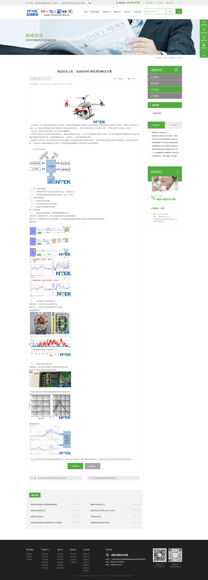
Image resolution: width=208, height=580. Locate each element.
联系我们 (86, 571)
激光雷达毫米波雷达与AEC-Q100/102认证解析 (166, 149)
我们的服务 (94, 11)
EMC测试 (56, 84)
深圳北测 (45, 554)
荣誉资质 (86, 559)
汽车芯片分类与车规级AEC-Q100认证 (164, 139)
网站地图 (170, 3)
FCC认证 (49, 84)
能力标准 (155, 83)
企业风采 (86, 562)
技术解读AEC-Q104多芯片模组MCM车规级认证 (166, 142)
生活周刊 (60, 556)
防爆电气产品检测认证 (159, 132)
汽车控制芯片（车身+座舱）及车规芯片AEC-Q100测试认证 (166, 156)
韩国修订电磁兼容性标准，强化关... (42, 3)
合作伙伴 (86, 568)
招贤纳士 (86, 565)
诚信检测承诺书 (115, 576)
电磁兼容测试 (157, 113)
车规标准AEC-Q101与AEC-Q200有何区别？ (166, 146)
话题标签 (160, 3)
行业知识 (179, 57)
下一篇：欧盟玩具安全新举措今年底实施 (102, 478)
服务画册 (60, 568)
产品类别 (29, 559)
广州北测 (45, 568)
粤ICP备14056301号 (103, 576)
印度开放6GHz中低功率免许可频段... (68, 3)
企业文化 (86, 556)
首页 (86, 11)
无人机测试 (68, 84)
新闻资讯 (127, 11)
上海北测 (45, 559)
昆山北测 (45, 556)
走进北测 (137, 11)
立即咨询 (75, 466)
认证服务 (29, 556)
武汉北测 (45, 562)
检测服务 (29, 554)
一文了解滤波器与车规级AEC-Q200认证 (165, 152)
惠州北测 (45, 565)
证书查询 (60, 554)
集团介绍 (86, 554)
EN (181, 2)
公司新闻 (155, 95)
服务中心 (117, 11)
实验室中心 (106, 11)
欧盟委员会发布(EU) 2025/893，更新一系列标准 (166, 136)
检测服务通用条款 (127, 576)
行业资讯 (155, 76)
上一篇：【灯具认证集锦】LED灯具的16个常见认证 (49, 478)
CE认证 (42, 84)
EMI (61, 84)
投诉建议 (60, 562)
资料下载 (60, 559)
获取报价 (60, 565)
